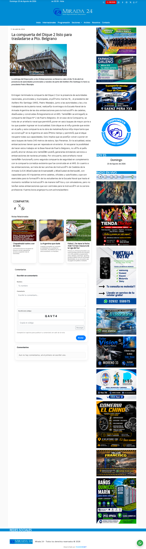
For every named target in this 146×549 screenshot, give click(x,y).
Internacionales (49, 22)
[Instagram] (126, 2)
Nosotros (96, 22)
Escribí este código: (25, 311)
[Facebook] (122, 2)
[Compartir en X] (19, 206)
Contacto (106, 22)
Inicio (38, 22)
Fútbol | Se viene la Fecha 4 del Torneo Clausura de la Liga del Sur (78, 245)
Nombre (19, 282)
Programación (64, 22)
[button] (104, 2)
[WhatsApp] (118, 2)
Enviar (81, 338)
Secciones (76, 22)
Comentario (21, 291)
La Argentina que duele (50, 243)
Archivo (87, 22)
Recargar (79, 328)
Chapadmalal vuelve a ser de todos (24, 244)
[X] (130, 2)
